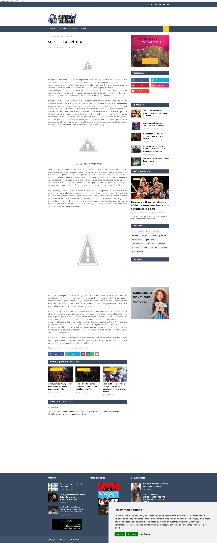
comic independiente (159, 236)
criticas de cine (74, 348)
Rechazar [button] (132, 534)
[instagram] (155, 4)
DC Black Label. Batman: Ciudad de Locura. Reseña (153, 124)
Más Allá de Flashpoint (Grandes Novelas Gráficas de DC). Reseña (155, 113)
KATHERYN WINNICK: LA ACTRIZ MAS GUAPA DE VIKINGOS (155, 485)
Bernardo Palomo (56, 47)
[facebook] (148, 4)
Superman (144, 236)
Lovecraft (163, 247)
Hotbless (56, 36)
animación (161, 243)
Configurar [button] (145, 534)
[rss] (168, 4)
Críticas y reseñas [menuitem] (67, 29)
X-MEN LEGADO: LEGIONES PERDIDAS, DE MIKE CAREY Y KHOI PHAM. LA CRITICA (154, 148)
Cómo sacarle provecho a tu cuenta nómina (71, 485)
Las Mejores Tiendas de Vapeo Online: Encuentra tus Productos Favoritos (72, 497)
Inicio (50, 36)
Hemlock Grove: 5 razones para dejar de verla (156, 159)
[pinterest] (159, 4)
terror (156, 232)
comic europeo (137, 251)
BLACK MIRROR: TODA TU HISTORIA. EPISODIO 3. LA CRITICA (153, 136)
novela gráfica (137, 240)
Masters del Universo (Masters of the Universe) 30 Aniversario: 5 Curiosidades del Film (150, 205)
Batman (148, 232)
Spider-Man (150, 240)
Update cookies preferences (11, 1)
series (140, 232)
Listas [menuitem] (83, 29)
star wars (135, 247)
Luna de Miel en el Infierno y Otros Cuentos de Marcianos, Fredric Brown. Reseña (114, 388)
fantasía (135, 236)
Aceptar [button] (120, 534)
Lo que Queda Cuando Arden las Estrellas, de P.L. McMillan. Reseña (87, 386)
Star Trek (154, 247)
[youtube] (164, 4)
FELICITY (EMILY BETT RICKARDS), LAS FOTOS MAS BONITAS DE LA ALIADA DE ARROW (154, 498)
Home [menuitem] (52, 29)
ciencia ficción (58, 348)
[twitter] (151, 4)
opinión (145, 247)
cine (66, 348)
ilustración (150, 243)
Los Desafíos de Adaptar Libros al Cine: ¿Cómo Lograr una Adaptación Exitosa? (72, 509)
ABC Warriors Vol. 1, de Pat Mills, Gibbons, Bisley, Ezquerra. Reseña (60, 386)
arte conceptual (138, 243)
